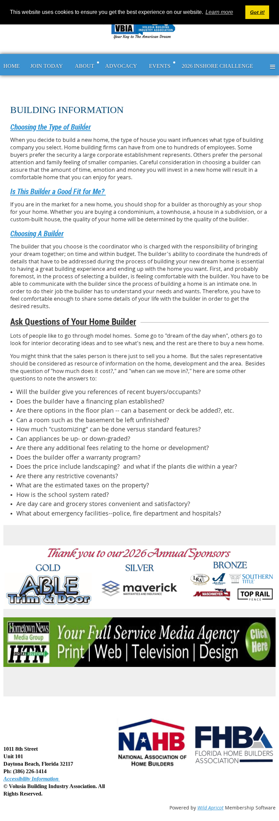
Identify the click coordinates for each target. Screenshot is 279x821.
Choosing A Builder (37, 233)
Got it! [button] (257, 12)
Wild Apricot (210, 807)
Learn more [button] (219, 12)
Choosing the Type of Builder (50, 127)
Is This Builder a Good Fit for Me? (58, 191)
